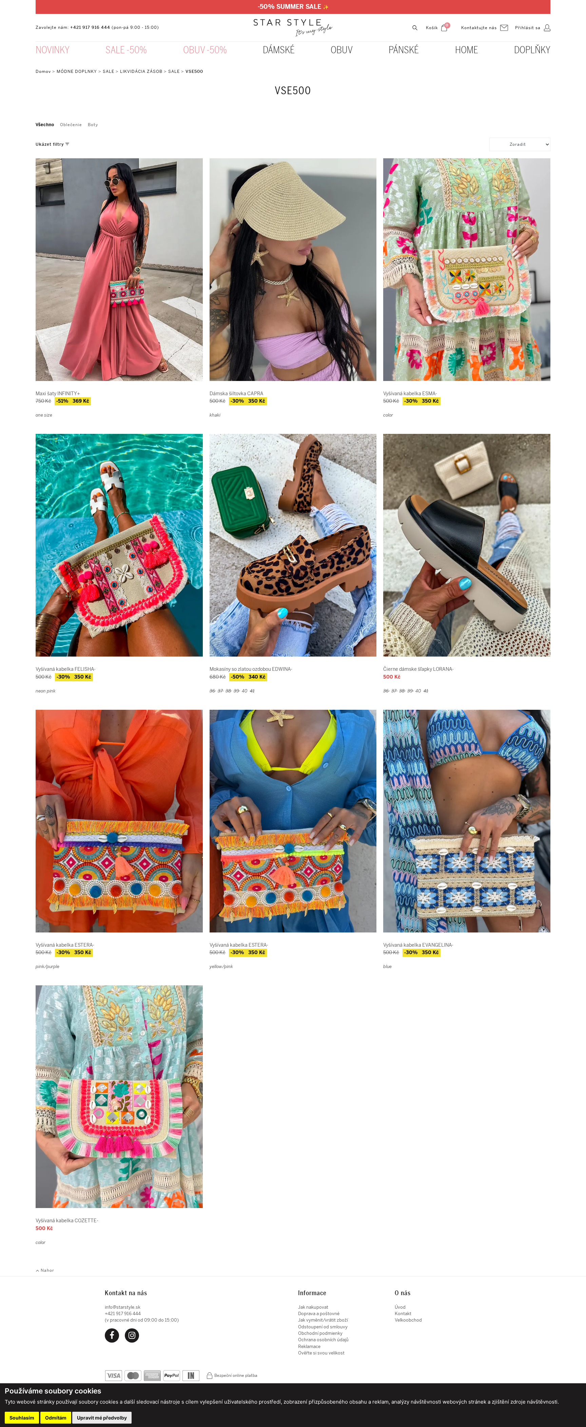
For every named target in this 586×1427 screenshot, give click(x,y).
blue (387, 966)
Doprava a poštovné (318, 1313)
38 (229, 691)
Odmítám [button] (55, 1418)
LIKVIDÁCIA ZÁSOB (141, 71)
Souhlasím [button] (21, 1418)
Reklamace (309, 1346)
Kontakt (403, 1313)
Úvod (400, 1307)
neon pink (46, 691)
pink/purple (47, 966)
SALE (108, 71)
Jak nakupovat (313, 1307)
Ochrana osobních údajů (323, 1339)
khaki (215, 415)
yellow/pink (221, 966)
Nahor (46, 1270)
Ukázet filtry (50, 144)
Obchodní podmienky (320, 1333)
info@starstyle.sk (122, 1307)
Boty (93, 124)
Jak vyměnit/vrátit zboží (323, 1320)
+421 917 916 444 (90, 27)
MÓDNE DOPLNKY (77, 71)
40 (245, 691)
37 (221, 691)
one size (44, 415)
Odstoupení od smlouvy (323, 1326)
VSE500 (194, 71)
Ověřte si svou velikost (321, 1352)
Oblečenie (71, 124)
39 (237, 691)
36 (213, 691)
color (388, 415)
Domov (43, 71)
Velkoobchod (408, 1320)
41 (252, 691)
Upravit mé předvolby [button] (102, 1418)
